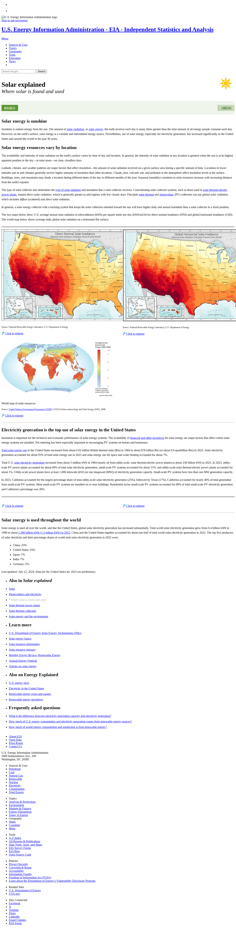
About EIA (15, 736)
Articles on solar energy (23, 666)
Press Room (16, 743)
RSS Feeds (15, 923)
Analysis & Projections (22, 801)
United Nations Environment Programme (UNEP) (30, 409)
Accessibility (16, 870)
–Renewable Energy (34, 655)
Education (15, 58)
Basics (9, 107)
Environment (16, 805)
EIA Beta (14, 851)
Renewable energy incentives (26, 699)
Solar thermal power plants (24, 605)
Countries (14, 825)
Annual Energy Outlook (23, 660)
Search (41, 71)
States (12, 821)
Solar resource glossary (22, 649)
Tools (12, 54)
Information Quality (20, 874)
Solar (12, 588)
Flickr (12, 913)
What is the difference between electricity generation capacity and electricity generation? (60, 716)
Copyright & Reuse (20, 867)
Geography (15, 51)
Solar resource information (24, 644)
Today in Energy (18, 815)
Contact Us (15, 746)
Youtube (14, 910)
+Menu (226, 107)
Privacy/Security (18, 864)
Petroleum (15, 769)
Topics (13, 48)
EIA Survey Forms (20, 848)
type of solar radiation (68, 189)
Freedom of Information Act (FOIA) (30, 877)
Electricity (15, 785)
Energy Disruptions (20, 811)
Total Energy (16, 792)
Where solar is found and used (28, 599)
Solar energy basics (20, 638)
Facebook (14, 903)
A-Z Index (15, 838)
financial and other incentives (147, 437)
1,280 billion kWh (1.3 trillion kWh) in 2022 (44, 532)
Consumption (17, 788)
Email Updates (17, 920)
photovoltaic (166, 194)
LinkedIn (14, 916)
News (12, 61)
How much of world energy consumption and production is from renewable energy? (58, 727)
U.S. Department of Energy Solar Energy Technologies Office (45, 633)
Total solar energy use (14, 450)
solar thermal (146, 194)
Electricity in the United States (26, 688)
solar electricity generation (29, 462)
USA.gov (14, 893)
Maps (12, 828)
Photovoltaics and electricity (25, 594)
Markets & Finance (20, 808)
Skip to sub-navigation (14, 20)
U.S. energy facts (19, 682)
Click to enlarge (14, 333)
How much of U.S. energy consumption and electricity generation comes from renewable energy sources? (70, 721)
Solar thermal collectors (22, 610)
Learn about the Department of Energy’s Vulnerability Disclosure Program (52, 880)
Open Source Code (20, 854)
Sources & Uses (18, 44)
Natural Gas (16, 775)
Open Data (15, 739)
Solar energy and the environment (28, 616)
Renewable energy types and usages (30, 694)
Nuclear (13, 782)
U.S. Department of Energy (25, 890)
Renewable (15, 778)
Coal (11, 772)
